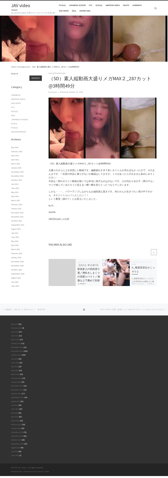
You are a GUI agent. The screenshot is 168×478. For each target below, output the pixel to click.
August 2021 (16, 229)
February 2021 (16, 253)
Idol (13, 115)
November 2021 (17, 217)
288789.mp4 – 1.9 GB (59, 218)
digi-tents (16, 103)
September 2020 (17, 274)
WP (21, 471)
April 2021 (15, 245)
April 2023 (15, 159)
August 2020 (16, 278)
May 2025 (14, 147)
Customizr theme (43, 471)
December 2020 (17, 261)
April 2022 (15, 196)
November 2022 (17, 176)
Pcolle (14, 128)
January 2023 (16, 168)
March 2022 (15, 200)
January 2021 (16, 257)
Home (13, 67)
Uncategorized (23, 67)
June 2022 (15, 188)
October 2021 (16, 221)
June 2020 (15, 286)
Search (14, 74)
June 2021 (15, 237)
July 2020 (14, 282)
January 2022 (16, 208)
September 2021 (17, 225)
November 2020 (17, 265)
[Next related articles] (154, 252)
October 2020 (16, 270)
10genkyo (16, 95)
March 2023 (15, 164)
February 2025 (16, 151)
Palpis (14, 123)
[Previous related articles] (148, 252)
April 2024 (15, 155)
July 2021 (14, 233)
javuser (54, 92)
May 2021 (14, 241)
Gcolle (14, 111)
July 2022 (14, 184)
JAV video (22, 468)
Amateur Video (18, 99)
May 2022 (14, 192)
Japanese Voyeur (19, 119)
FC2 (12, 107)
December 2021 (17, 212)
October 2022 (16, 180)
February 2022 (16, 204)
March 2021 (15, 249)
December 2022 (17, 172)
